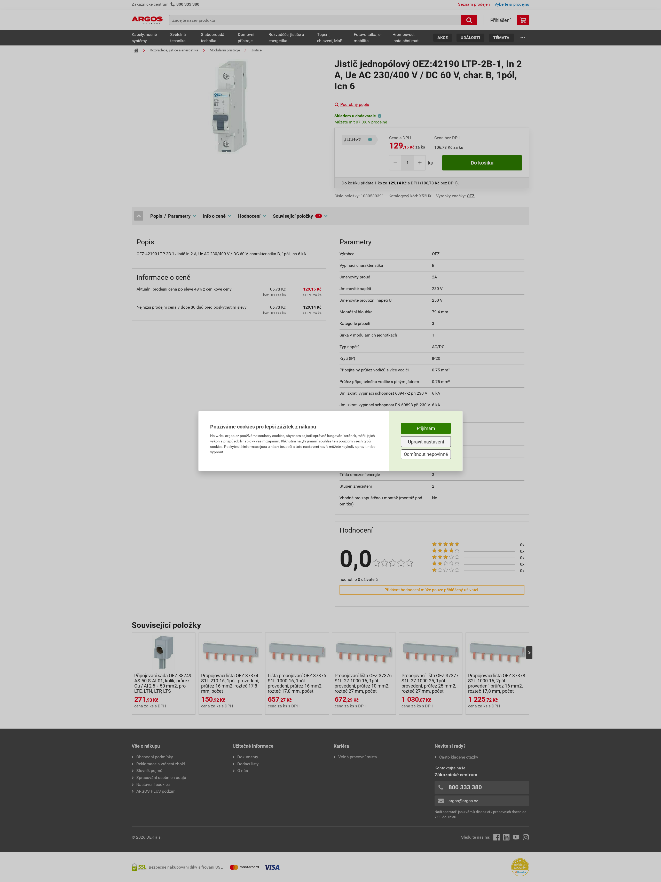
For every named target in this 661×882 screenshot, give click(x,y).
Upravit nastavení (426, 441)
